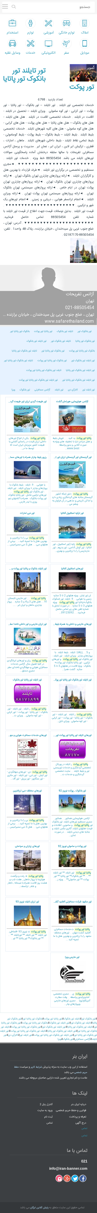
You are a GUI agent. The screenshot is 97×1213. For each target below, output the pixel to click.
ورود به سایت (45, 1110)
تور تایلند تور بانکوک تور (83, 361)
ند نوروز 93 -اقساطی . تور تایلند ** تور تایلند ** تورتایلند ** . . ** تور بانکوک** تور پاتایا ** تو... (27, 920)
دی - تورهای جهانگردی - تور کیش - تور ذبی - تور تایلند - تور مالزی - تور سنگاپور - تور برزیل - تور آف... (26, 757)
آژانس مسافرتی (42, 390)
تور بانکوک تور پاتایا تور (53, 351)
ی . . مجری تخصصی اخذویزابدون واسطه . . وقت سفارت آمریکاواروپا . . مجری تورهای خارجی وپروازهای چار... (71, 980)
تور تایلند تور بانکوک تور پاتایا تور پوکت (38, 380)
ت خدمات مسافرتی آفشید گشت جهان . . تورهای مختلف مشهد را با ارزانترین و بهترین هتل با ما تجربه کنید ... (72, 921)
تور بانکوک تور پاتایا (85, 341)
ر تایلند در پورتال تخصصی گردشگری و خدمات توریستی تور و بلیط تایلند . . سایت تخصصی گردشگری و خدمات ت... (71, 755)
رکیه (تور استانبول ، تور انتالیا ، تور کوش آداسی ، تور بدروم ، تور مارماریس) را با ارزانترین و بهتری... (72, 532)
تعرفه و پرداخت (77, 1116)
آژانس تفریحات (80, 294)
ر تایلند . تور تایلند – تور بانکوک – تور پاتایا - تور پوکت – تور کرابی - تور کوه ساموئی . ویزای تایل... (72, 700)
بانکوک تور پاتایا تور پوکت (82, 351)
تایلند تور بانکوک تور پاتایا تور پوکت (43, 370)
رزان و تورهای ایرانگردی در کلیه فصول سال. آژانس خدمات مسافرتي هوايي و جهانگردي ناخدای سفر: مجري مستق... (26, 647)
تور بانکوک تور (85, 331)
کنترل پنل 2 (46, 1104)
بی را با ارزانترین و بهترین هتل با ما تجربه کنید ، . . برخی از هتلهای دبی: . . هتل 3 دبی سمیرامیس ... (27, 529)
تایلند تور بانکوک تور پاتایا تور (18, 361)
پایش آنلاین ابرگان (39, 1208)
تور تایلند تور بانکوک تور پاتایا (80, 370)
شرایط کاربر (36, 1067)
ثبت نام (48, 1116)
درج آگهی (80, 1123)
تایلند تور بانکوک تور (61, 341)
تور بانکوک (25, 390)
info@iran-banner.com (68, 1168)
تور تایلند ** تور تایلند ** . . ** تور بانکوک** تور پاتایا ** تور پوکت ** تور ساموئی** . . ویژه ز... (72, 863)
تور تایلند (59, 390)
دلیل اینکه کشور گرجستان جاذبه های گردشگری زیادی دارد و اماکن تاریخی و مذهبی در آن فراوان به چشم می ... (71, 480)
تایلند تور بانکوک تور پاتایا (24, 351)
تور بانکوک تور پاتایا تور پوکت (52, 361)
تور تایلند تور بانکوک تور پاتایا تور (78, 380)
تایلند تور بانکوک (65, 331)
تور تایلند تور (88, 390)
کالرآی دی (73, 390)
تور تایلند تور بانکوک (36, 341)
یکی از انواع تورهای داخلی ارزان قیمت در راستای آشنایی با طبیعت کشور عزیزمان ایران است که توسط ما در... (26, 425)
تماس (49, 1123)
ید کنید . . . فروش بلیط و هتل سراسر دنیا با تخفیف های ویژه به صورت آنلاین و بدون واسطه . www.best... (72, 425)
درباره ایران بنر (78, 1104)
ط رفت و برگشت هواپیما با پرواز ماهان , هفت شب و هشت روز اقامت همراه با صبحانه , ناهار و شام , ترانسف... (27, 866)
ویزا (13, 390)
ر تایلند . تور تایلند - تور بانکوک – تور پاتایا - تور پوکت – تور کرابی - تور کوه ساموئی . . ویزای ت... (27, 698)
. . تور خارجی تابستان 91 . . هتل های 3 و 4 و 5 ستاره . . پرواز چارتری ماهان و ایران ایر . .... (26, 587)
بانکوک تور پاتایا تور (20, 331)
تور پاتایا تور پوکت (43, 331)
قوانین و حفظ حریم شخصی (71, 1110)
